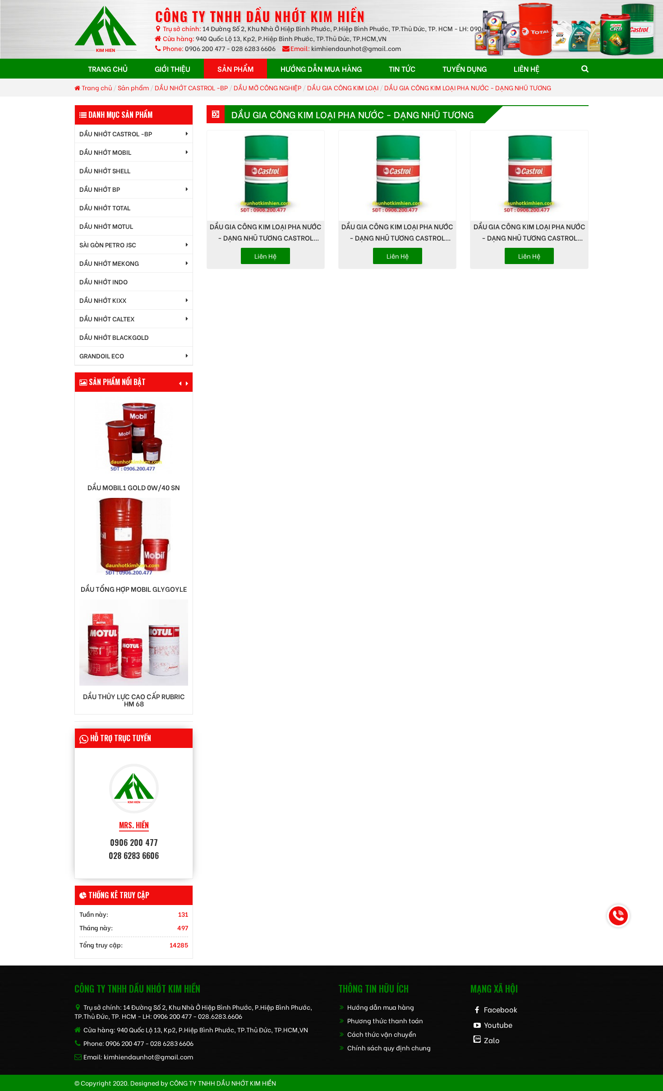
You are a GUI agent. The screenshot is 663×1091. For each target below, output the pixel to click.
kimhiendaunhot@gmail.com (356, 48)
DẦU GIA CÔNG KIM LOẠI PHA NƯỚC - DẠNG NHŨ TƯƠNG (467, 87)
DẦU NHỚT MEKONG (109, 263)
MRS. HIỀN (134, 825)
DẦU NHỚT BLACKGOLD (114, 337)
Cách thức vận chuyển (381, 1034)
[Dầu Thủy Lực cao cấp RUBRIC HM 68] (133, 641)
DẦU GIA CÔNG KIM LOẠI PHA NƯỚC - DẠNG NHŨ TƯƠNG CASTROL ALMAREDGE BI (529, 232)
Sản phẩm (133, 87)
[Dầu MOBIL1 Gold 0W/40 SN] (133, 435)
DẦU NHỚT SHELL (104, 170)
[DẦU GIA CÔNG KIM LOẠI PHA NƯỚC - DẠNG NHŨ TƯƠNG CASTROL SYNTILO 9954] (397, 175)
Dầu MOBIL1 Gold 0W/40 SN (133, 487)
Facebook (500, 1009)
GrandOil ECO (101, 355)
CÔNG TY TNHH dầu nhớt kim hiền (223, 1082)
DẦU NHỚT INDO (103, 281)
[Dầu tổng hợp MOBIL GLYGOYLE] (133, 537)
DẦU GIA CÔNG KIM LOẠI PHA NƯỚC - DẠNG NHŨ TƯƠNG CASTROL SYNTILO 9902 (266, 232)
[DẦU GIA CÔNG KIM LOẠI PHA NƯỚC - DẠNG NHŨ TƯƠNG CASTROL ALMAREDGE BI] (529, 175)
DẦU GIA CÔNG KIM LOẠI (342, 87)
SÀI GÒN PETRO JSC (107, 244)
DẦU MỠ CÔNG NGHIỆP (267, 87)
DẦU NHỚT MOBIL (105, 152)
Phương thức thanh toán (384, 1020)
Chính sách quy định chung (388, 1047)
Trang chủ (96, 87)
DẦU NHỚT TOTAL (104, 207)
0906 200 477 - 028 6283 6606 (230, 48)
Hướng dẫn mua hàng (380, 1007)
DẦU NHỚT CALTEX (106, 318)
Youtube (498, 1024)
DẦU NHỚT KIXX (102, 300)
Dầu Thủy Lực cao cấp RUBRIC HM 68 (134, 699)
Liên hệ (265, 255)
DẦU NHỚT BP (99, 189)
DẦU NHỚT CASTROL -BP (191, 87)
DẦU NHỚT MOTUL (106, 226)
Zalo (492, 1040)
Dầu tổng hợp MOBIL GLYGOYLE (134, 589)
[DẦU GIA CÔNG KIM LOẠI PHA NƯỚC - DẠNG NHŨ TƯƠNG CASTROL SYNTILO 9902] (265, 175)
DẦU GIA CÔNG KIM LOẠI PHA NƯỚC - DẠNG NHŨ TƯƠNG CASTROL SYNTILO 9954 (397, 232)
